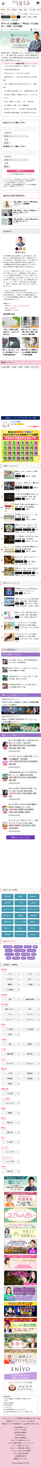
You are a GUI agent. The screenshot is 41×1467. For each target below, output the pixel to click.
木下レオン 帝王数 (20, 1430)
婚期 (8, 958)
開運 (26, 603)
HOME (3, 9)
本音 (30, 16)
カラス (17, 641)
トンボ (17, 629)
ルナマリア (12, 793)
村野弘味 (16, 958)
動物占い (17, 478)
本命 (14, 748)
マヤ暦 (33, 498)
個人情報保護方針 (18, 184)
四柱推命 (34, 551)
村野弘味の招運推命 (20, 1432)
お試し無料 (15, 20)
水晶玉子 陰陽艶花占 (20, 1437)
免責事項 (9, 1421)
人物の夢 (36, 605)
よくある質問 (25, 1423)
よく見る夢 (30, 605)
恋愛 (24, 16)
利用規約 (33, 184)
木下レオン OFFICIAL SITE (21, 305)
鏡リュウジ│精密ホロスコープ (20, 1440)
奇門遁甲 (34, 519)
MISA (10, 777)
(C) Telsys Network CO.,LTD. (20, 1463)
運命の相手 (25, 954)
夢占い (17, 603)
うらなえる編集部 (23, 563)
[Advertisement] (20, 391)
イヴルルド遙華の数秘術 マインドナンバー (20, 1443)
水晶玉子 (27, 946)
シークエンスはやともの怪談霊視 (20, 1450)
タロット (17, 489)
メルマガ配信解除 (14, 1423)
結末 (23, 748)
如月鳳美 (33, 575)
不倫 (17, 954)
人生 (33, 541)
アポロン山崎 (13, 809)
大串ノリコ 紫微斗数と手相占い (20, 1448)
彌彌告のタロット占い (20, 1458)
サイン (30, 603)
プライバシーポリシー (20, 1421)
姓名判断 (20, 809)
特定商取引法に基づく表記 (32, 1418)
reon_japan (15, 310)
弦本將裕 (34, 476)
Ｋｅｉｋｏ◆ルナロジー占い (20, 1445)
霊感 (25, 593)
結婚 (20, 9)
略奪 (23, 958)
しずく (11, 761)
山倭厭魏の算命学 (20, 1456)
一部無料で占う (20, 171)
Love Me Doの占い (20, 1435)
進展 (35, 16)
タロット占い (18, 487)
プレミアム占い (6, 16)
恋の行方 (27, 812)
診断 (16, 593)
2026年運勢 (7, 946)
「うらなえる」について (8, 1418)
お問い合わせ (35, 1423)
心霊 (29, 593)
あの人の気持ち (27, 529)
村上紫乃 (33, 532)
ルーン (30, 563)
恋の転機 (20, 812)
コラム (8, 9)
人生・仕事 (32, 9)
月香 (10, 745)
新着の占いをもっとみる (20, 837)
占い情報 (35, 603)
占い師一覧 (31, 1421)
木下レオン (6, 20)
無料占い (14, 9)
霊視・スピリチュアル (19, 745)
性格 (36, 541)
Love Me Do (31, 950)
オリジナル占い (26, 825)
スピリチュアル (24, 627)
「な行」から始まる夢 (20, 605)
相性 (35, 946)
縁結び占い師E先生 (14, 825)
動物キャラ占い (33, 617)
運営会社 (5, 1423)
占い (18, 16)
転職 (33, 954)
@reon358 (13, 308)
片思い (25, 9)
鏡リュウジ (9, 954)
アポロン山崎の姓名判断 (20, 1453)
